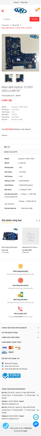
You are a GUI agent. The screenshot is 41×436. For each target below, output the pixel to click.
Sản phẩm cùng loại (12, 220)
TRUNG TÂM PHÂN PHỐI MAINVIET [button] (14, 328)
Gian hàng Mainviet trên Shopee (16, 369)
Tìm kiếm (34, 19)
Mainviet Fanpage (11, 363)
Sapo (25, 431)
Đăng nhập (23, 2)
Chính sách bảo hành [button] (10, 337)
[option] (9, 79)
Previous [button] (36, 221)
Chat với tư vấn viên (12, 366)
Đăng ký (16, 2)
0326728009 (9, 129)
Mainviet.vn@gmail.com (10, 404)
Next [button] (39, 221)
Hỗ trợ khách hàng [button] (10, 332)
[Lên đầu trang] (37, 432)
